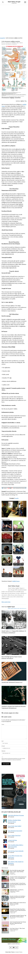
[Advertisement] (14, 20)
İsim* (3, 741)
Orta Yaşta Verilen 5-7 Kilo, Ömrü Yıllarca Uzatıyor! (17, 929)
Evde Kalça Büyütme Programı (16, 815)
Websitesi (3, 750)
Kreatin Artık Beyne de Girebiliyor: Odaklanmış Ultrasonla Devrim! (17, 897)
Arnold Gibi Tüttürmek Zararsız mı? (12, 682)
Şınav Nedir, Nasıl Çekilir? (14, 826)
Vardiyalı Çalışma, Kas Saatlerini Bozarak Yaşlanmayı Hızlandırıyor (14, 707)
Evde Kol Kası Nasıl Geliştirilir (15, 851)
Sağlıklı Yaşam (16, 581)
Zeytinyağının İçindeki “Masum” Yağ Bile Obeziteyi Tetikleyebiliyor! (18, 916)
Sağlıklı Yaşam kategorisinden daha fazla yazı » (17, 608)
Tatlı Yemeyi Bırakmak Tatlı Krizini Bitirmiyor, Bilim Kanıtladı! (18, 922)
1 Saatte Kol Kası (12, 840)
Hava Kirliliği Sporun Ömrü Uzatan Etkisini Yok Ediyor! (12, 657)
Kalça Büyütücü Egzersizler (15, 831)
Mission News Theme (9, 952)
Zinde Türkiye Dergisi (14, 2)
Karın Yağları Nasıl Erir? (14, 835)
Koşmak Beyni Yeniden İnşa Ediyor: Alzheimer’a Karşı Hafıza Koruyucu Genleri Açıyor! (18, 910)
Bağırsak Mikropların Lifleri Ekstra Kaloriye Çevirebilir (18, 903)
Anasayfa (2, 38)
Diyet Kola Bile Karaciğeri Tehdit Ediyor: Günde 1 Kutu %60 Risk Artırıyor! (17, 872)
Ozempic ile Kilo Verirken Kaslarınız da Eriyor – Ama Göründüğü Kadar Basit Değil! (18, 878)
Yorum (3, 724)
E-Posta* (3, 746)
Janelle (17, 498)
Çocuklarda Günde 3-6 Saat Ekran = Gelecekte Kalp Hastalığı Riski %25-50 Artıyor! (18, 884)
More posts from (6, 602)
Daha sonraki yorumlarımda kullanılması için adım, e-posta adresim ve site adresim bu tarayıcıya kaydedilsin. (13, 759)
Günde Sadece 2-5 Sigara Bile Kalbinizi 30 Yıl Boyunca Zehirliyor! (14, 632)
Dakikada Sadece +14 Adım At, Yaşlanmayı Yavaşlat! (16, 890)
